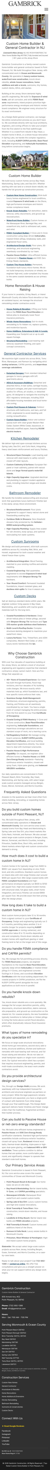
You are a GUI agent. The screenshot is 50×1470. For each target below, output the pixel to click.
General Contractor (9, 1386)
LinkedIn (5, 1441)
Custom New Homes (9, 1383)
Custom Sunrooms (25, 541)
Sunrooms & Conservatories (12, 1407)
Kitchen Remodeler (25, 438)
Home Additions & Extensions (13, 1396)
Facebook (6, 1431)
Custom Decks (25, 596)
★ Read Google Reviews (13, 1426)
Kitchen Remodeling (9, 1400)
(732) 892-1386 (16, 1305)
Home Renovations (9, 1393)
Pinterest (6, 1437)
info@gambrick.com (17, 1308)
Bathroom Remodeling (10, 1403)
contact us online (17, 1264)
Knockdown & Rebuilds (10, 1389)
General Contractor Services (25, 353)
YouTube (5, 1444)
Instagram (6, 1434)
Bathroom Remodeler (25, 493)
